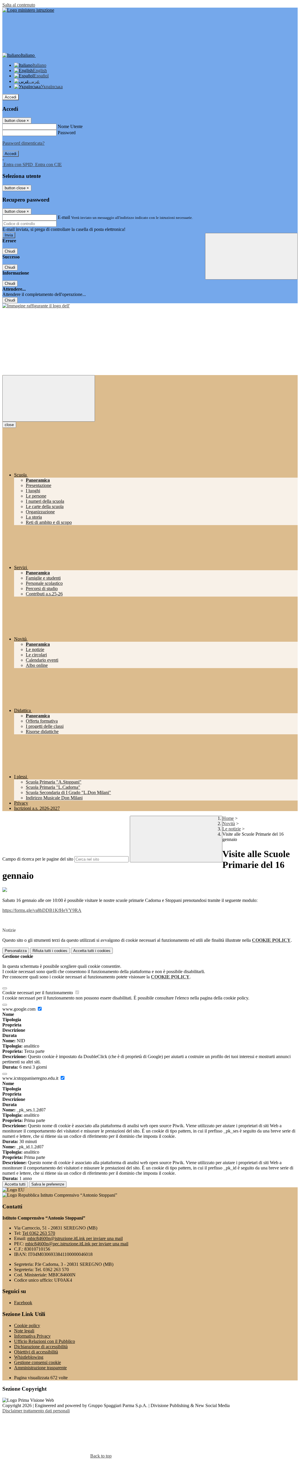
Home (228, 818)
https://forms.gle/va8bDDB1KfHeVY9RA (41, 910)
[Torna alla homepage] (36, 305)
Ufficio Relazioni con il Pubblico (44, 1341)
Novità (228, 823)
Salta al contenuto (18, 4)
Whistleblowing (28, 1357)
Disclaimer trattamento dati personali (36, 1410)
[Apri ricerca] (251, 256)
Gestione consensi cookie (37, 1362)
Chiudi (10, 251)
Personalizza (16, 951)
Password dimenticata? (23, 143)
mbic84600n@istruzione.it (75, 1238)
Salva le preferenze (47, 1184)
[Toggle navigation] (48, 398)
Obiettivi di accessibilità (36, 1351)
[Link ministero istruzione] (28, 10)
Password (67, 132)
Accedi (10, 97)
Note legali (24, 1330)
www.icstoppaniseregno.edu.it (30, 1078)
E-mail (64, 217)
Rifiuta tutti (50, 951)
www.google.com (19, 1009)
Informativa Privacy (32, 1336)
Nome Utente (70, 126)
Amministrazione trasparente (40, 1367)
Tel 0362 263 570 (38, 1233)
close (9, 425)
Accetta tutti (91, 951)
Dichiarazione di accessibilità (41, 1346)
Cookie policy (27, 1325)
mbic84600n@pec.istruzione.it (76, 1243)
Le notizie (231, 828)
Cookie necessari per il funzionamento (38, 992)
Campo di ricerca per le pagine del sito (37, 858)
